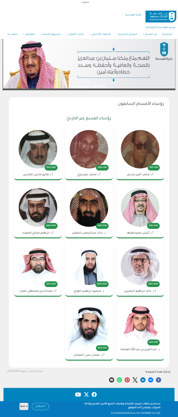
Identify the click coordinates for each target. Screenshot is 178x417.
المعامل (29, 34)
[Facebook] (158, 379)
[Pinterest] (127, 379)
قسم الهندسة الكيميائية (160, 27)
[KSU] (161, 15)
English (85, 3)
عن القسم (150, 34)
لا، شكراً (24, 406)
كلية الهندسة (133, 15)
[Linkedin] (142, 379)
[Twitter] (135, 379)
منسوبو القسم (51, 34)
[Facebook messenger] (150, 379)
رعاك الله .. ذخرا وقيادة (103, 86)
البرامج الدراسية (127, 34)
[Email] (111, 379)
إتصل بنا (12, 34)
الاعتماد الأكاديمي (101, 34)
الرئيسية (167, 34)
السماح (40, 406)
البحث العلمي (75, 34)
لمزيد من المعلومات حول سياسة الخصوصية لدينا (135, 413)
